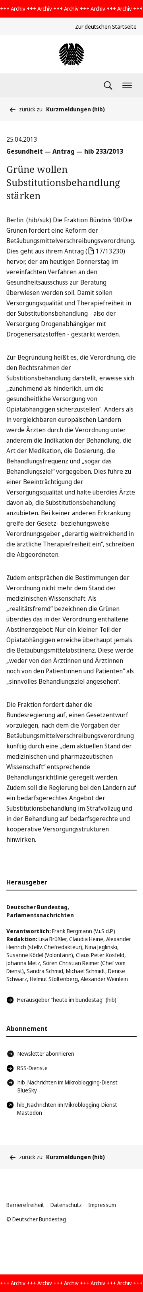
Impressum (102, 1205)
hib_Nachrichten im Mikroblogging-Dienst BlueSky (67, 1086)
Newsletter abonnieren (45, 1053)
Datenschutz (66, 1205)
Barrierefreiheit (25, 1205)
